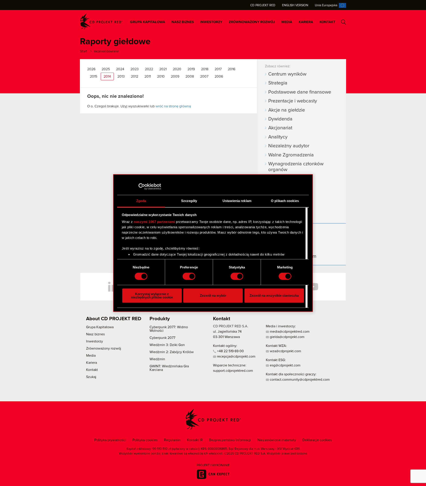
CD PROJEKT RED (101, 21)
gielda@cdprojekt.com (286, 337)
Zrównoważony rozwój (252, 22)
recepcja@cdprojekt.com (235, 356)
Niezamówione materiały (276, 440)
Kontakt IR (195, 440)
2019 (191, 69)
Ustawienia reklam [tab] (237, 201)
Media (286, 22)
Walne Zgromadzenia (291, 155)
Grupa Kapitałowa (147, 22)
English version (295, 5)
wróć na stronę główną (173, 106)
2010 (161, 76)
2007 (204, 76)
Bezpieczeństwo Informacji (230, 440)
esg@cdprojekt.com (284, 365)
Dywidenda (280, 119)
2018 (204, 69)
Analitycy (278, 137)
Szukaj (343, 22)
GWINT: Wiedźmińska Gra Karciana (169, 368)
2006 (219, 76)
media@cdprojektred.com (289, 331)
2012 (134, 76)
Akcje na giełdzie (286, 110)
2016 (231, 69)
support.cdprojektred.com (233, 370)
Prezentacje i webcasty (292, 101)
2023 (134, 69)
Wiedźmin (157, 359)
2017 (218, 69)
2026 (91, 69)
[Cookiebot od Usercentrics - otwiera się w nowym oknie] (141, 186)
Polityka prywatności (110, 440)
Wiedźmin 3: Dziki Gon (167, 345)
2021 (163, 69)
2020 (177, 69)
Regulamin (172, 440)
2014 (107, 76)
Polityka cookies (145, 440)
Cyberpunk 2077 (162, 338)
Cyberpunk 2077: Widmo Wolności (169, 328)
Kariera (306, 22)
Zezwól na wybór (213, 295)
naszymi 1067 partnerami (154, 222)
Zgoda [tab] (141, 201)
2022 (149, 69)
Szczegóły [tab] (189, 201)
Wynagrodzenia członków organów (295, 167)
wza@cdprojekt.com (285, 351)
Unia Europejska (326, 5)
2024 (120, 69)
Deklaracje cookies (317, 440)
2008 (189, 76)
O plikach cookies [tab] (285, 201)
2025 (106, 69)
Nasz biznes (183, 22)
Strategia (277, 83)
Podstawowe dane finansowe (299, 92)
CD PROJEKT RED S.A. (230, 326)
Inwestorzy (211, 22)
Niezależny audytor (288, 146)
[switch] (189, 276)
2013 (121, 76)
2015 (93, 76)
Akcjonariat (280, 128)
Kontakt (327, 22)
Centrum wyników (287, 74)
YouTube (313, 286)
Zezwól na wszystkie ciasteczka (274, 295)
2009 (175, 76)
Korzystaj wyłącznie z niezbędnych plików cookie (152, 295)
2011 (147, 76)
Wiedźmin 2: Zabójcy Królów (172, 352)
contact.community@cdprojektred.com (299, 379)
